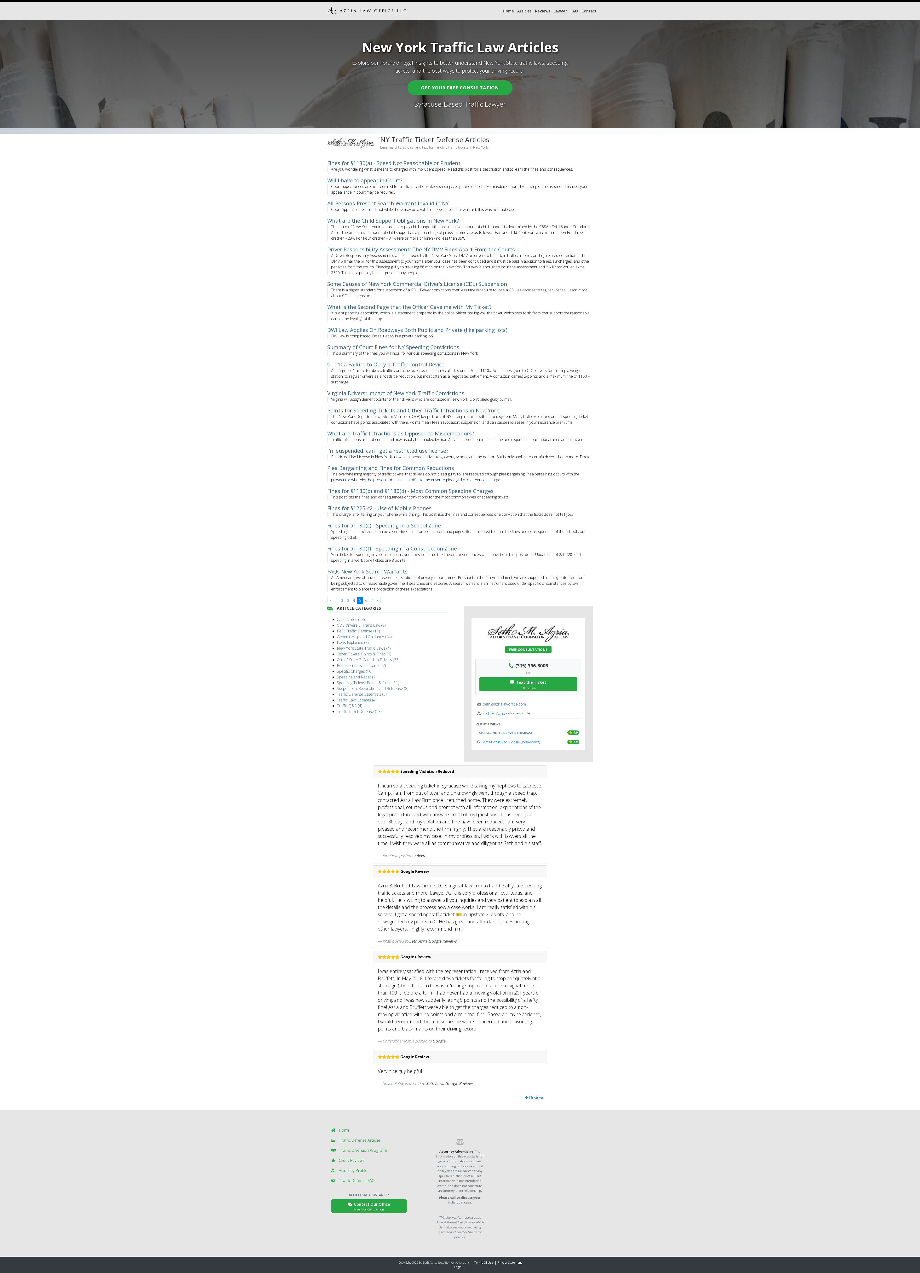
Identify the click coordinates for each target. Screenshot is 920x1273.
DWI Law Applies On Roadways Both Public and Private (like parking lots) (417, 329)
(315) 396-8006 (531, 665)
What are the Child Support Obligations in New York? (393, 220)
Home (508, 11)
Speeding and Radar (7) (357, 677)
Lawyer (560, 11)
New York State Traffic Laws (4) (364, 648)
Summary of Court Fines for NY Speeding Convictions (393, 347)
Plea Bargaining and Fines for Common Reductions (390, 467)
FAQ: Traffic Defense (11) (358, 631)
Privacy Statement (510, 1263)
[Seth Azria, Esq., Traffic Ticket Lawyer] (366, 11)
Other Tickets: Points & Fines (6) (364, 654)
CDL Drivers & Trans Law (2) (361, 625)
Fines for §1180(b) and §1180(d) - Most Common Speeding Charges (410, 490)
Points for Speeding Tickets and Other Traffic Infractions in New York (413, 410)
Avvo (420, 855)
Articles (524, 11)
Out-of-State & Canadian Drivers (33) (368, 659)
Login (457, 1267)
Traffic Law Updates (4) (357, 700)
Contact (589, 11)
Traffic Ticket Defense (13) (359, 711)
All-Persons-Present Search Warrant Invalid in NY (388, 203)
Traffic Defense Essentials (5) (362, 694)
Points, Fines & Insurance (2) (361, 665)
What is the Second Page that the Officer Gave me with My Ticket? (409, 306)
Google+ (440, 1041)
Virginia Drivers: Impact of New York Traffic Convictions (395, 393)
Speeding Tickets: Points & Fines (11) (368, 682)
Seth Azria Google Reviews (433, 941)
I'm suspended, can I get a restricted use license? (387, 450)
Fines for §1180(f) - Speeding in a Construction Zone (392, 548)
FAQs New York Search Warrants (367, 571)
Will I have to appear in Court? (364, 180)
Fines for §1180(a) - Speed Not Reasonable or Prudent (393, 163)
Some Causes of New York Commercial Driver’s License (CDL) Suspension (417, 283)
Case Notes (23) (351, 619)
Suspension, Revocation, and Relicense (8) (372, 688)
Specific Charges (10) (355, 671)
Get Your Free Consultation (460, 88)
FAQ (574, 11)
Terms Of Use (483, 1263)
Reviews (542, 11)
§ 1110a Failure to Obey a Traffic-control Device (385, 364)
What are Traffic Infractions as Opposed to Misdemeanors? (400, 433)
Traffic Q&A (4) (349, 705)
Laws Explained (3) (353, 642)
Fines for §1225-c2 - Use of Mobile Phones (379, 508)
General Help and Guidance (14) (364, 636)
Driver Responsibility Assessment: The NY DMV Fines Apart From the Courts (421, 249)
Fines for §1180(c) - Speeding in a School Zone (384, 525)
